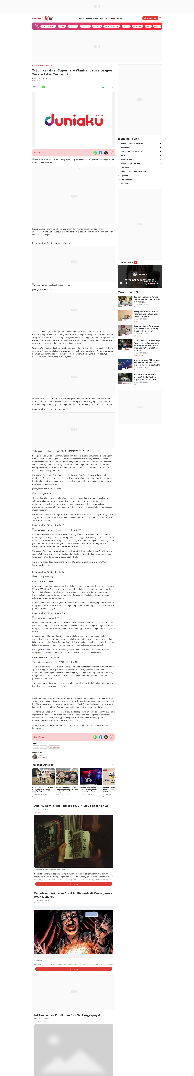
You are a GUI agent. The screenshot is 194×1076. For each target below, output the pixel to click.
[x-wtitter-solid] (106, 153)
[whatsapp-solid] (95, 153)
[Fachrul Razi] (34, 756)
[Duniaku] (42, 18)
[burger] (160, 18)
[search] (139, 18)
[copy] (111, 153)
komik (47, 649)
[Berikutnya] (115, 777)
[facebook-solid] (100, 153)
